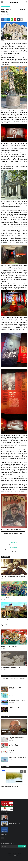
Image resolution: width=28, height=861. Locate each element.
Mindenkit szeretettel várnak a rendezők (18, 693)
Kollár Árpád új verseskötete (9, 786)
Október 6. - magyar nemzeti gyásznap (14, 544)
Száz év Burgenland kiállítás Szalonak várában (12, 619)
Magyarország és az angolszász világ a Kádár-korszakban (17, 744)
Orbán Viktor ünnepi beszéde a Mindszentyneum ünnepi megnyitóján (14, 550)
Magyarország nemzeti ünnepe (9, 646)
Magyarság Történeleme (6, 6)
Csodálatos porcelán (14, 707)
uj (9, 828)
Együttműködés (12, 750)
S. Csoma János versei (13, 815)
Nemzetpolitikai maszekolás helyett (17, 700)
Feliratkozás (22, 846)
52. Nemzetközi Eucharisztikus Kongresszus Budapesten (15, 823)
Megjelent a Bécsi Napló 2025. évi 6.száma (16, 738)
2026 (2, 682)
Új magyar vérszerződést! (15, 687)
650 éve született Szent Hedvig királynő (11, 667)
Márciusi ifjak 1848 (6, 597)
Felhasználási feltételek (13, 855)
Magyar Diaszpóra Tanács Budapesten (17, 757)
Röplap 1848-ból (5, 625)
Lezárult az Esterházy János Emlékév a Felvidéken (13, 576)
